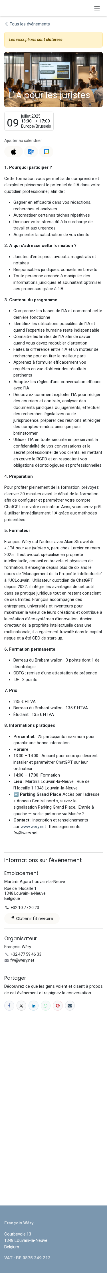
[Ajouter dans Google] (46, 151)
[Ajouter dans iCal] (13, 151)
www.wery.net (33, 826)
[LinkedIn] (34, 1006)
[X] (22, 1006)
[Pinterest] (58, 1006)
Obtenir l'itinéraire (34, 918)
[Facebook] (9, 1006)
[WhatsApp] (46, 1006)
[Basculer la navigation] (97, 8)
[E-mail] (70, 1006)
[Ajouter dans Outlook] (31, 151)
